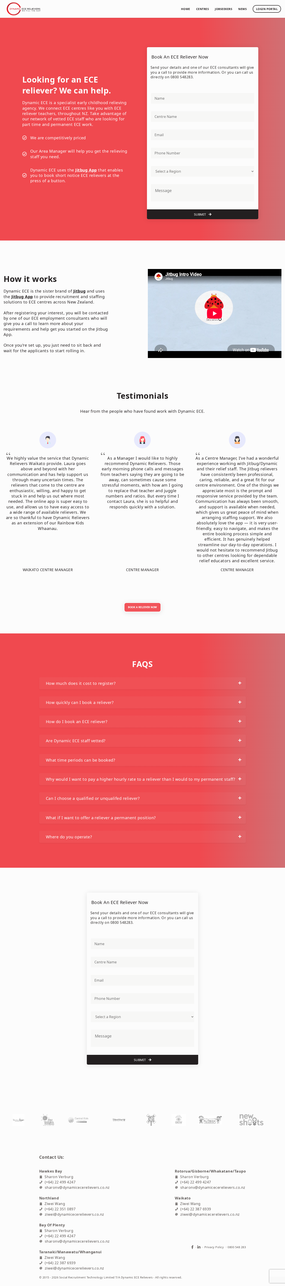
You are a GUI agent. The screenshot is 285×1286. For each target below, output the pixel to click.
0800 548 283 (237, 1247)
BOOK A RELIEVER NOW (142, 607)
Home (185, 9)
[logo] (89, 9)
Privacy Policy (214, 1247)
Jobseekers (223, 9)
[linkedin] (198, 1247)
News (242, 9)
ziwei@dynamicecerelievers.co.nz (74, 1214)
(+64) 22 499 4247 (60, 1182)
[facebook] (192, 1247)
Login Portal (267, 9)
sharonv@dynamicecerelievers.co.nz (77, 1187)
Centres (202, 9)
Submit (200, 214)
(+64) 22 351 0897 (60, 1209)
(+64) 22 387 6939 (195, 1209)
